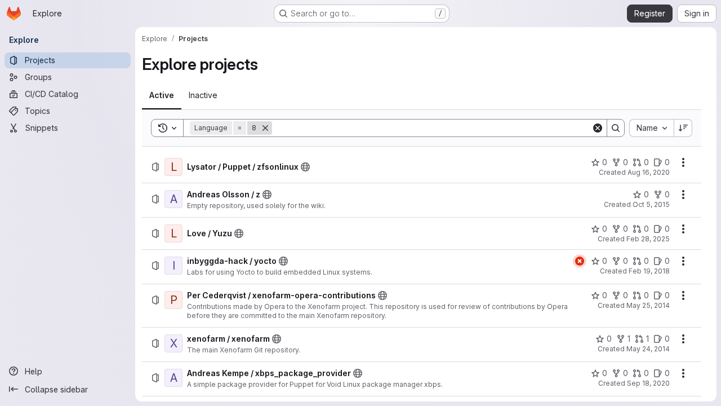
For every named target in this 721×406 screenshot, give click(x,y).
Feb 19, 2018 (649, 271)
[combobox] (651, 128)
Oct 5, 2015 (651, 204)
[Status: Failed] (579, 261)
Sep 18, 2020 (648, 383)
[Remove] (265, 128)
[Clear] (597, 128)
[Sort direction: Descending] (683, 128)
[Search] (616, 128)
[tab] (161, 95)
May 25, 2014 (648, 305)
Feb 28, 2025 (648, 239)
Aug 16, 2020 (648, 172)
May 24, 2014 (648, 349)
